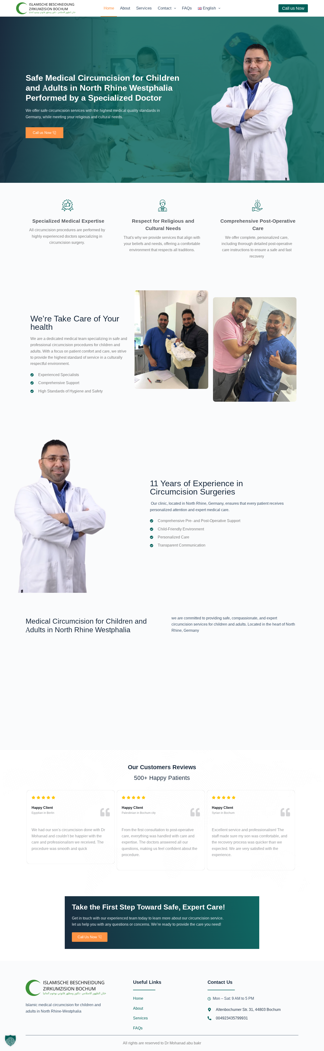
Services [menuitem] (144, 8)
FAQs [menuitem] (187, 8)
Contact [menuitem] (164, 8)
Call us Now (293, 8)
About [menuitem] (125, 8)
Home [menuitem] (109, 8)
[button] (10, 1040)
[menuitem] (209, 8)
